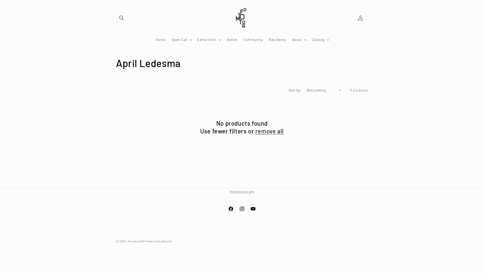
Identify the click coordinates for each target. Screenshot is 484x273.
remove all (269, 131)
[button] (121, 18)
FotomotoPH (136, 241)
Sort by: (295, 90)
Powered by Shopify (158, 241)
